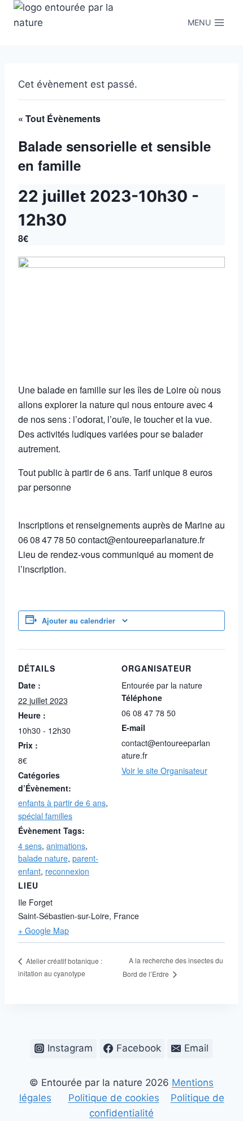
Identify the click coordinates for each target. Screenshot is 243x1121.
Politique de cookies (113, 1097)
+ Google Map (43, 930)
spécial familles (45, 815)
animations (65, 845)
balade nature (43, 858)
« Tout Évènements (59, 118)
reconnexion (67, 871)
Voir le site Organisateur (164, 770)
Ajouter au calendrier (78, 621)
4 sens (30, 845)
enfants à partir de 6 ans (62, 802)
